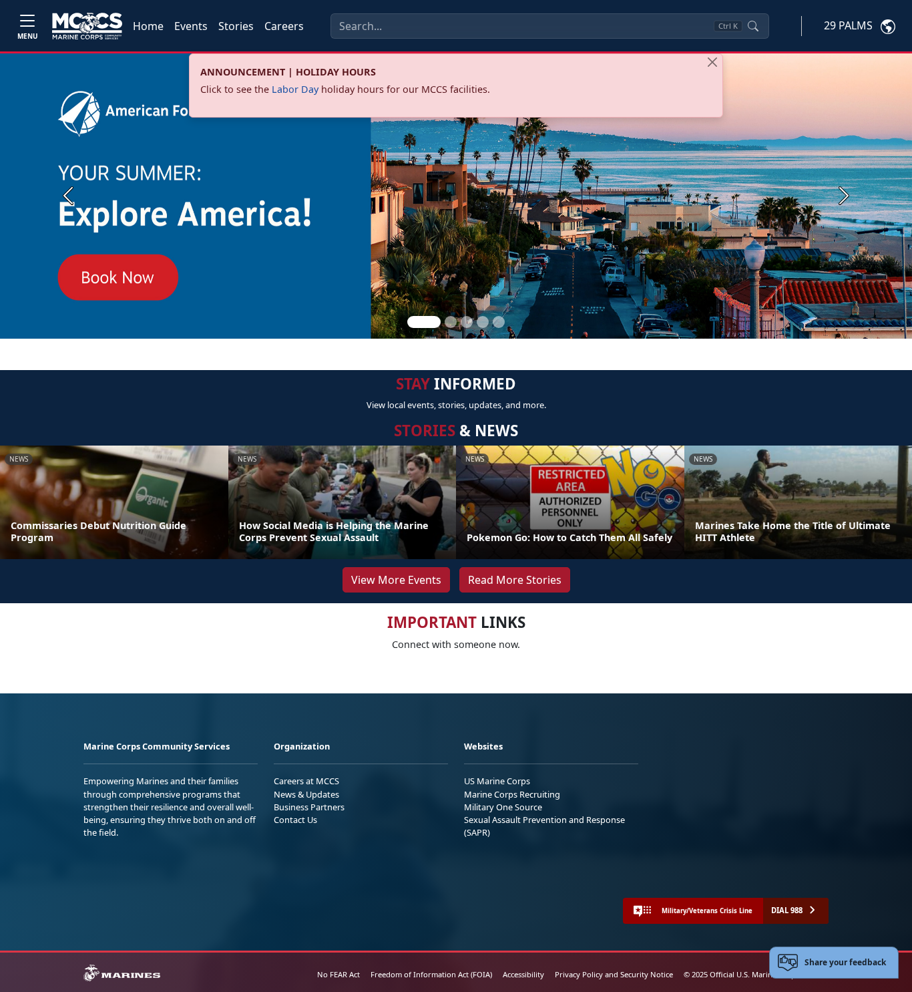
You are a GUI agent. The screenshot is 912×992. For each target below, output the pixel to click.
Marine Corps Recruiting (512, 794)
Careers (284, 26)
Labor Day (295, 89)
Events (191, 26)
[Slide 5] (499, 322)
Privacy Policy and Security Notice (614, 974)
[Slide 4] (483, 322)
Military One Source (503, 807)
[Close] (712, 62)
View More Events (396, 579)
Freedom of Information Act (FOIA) (431, 974)
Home (148, 26)
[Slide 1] (424, 322)
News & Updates (306, 794)
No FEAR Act (338, 974)
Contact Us (295, 820)
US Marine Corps (497, 781)
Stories (236, 26)
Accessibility (523, 974)
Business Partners (309, 807)
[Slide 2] (451, 322)
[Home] (87, 26)
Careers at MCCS (306, 781)
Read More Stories (514, 579)
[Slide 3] (467, 322)
